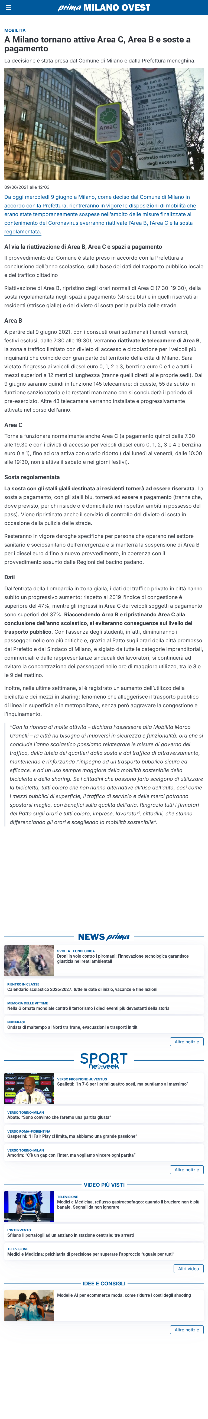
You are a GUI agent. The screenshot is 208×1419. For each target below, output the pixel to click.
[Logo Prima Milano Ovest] (104, 8)
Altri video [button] (188, 1268)
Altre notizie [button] (187, 1041)
